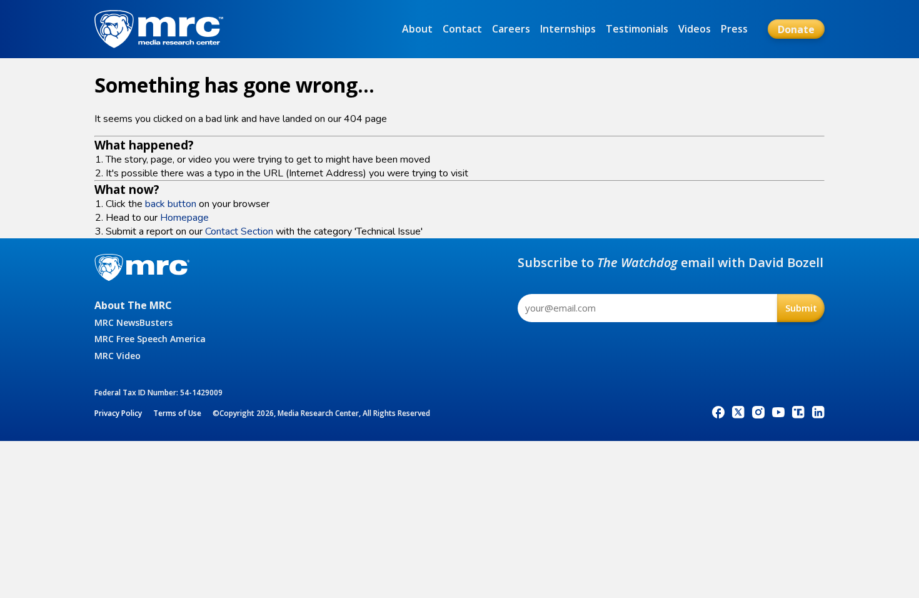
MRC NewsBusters (133, 322)
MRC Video (117, 356)
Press (734, 29)
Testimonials (637, 29)
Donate (796, 29)
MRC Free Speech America (150, 339)
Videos (694, 29)
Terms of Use (177, 413)
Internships (568, 29)
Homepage (184, 218)
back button (170, 204)
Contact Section (239, 231)
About (417, 29)
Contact (462, 29)
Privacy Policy (118, 413)
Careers (511, 29)
